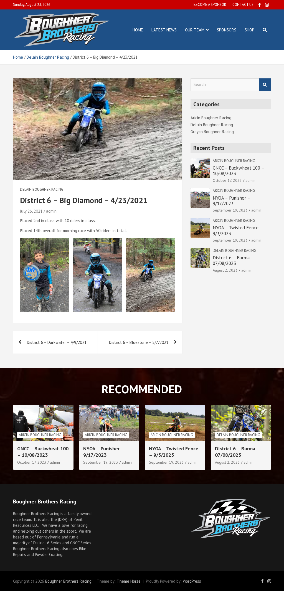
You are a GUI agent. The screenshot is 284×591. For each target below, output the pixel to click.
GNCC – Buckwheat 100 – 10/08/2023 (238, 171)
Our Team (194, 30)
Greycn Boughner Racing (212, 131)
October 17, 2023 (227, 180)
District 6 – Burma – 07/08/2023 (233, 260)
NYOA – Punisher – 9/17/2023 (231, 201)
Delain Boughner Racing (42, 189)
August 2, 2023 (225, 270)
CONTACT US (242, 4)
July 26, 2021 (31, 211)
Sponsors (226, 30)
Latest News (164, 30)
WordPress (192, 581)
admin (51, 211)
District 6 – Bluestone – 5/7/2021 (138, 342)
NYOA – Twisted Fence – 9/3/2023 (237, 230)
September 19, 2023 (230, 210)
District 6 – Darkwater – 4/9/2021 (57, 342)
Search (265, 84)
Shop (249, 30)
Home (138, 30)
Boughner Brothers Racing (68, 581)
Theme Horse (129, 581)
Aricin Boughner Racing (211, 117)
